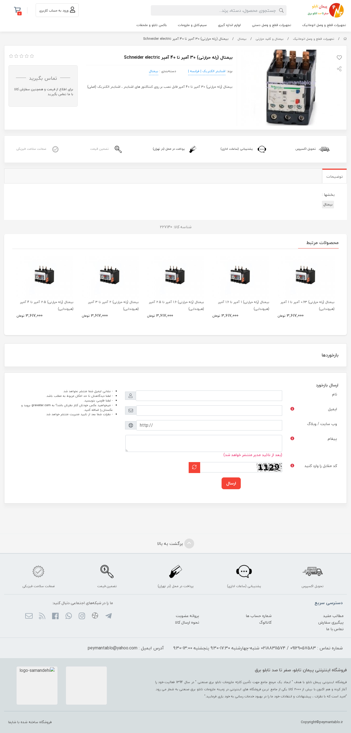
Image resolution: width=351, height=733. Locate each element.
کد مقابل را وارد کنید (320, 465)
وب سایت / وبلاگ (322, 423)
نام (334, 394)
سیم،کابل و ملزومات (192, 25)
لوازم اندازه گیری (229, 25)
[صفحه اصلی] (345, 38)
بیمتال (242, 38)
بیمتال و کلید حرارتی (270, 38)
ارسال (231, 483)
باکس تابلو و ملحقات (152, 25)
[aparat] (95, 616)
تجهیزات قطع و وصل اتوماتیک (324, 25)
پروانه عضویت (187, 615)
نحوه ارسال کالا (187, 622)
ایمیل (332, 409)
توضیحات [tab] (334, 176)
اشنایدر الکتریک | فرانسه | (206, 71)
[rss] (42, 616)
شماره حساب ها (258, 615)
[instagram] (81, 616)
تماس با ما (335, 629)
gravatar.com (41, 405)
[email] (28, 616)
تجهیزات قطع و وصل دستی (271, 25)
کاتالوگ (265, 622)
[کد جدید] (194, 467)
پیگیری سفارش (331, 622)
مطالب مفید (333, 615)
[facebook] (55, 616)
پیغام (332, 438)
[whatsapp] (68, 616)
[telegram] (108, 616)
